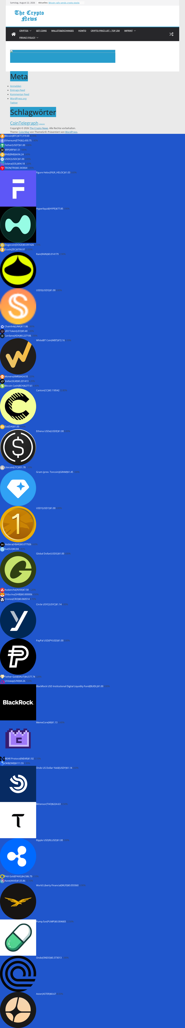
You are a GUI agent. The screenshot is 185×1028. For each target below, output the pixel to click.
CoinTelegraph (24, 123)
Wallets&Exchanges (62, 30)
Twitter (14, 102)
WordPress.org (18, 98)
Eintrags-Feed (17, 90)
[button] (30, 31)
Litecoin (42, 124)
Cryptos (23, 30)
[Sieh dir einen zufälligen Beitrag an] (171, 34)
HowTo (82, 30)
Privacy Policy (27, 37)
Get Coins (41, 30)
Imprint (128, 30)
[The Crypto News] (13, 34)
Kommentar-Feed (19, 94)
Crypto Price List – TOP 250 (105, 30)
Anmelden (15, 86)
